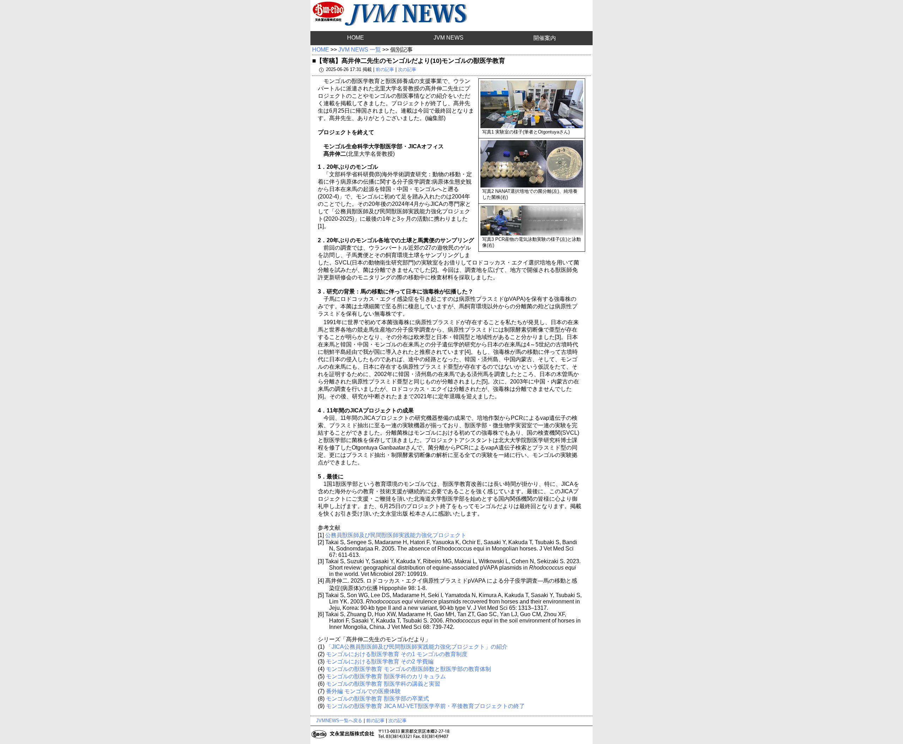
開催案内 (544, 38)
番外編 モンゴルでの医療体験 (363, 691)
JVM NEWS (448, 38)
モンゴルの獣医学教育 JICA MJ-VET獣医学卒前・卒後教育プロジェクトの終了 (425, 706)
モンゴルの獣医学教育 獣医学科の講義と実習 (383, 684)
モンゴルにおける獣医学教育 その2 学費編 (380, 662)
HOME (355, 38)
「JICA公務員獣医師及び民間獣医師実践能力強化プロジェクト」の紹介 (417, 647)
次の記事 (407, 69)
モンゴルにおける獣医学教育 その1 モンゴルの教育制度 (396, 654)
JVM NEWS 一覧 (359, 50)
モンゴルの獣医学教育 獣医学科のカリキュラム (386, 676)
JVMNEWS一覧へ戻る (339, 720)
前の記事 (385, 69)
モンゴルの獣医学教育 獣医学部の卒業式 (377, 699)
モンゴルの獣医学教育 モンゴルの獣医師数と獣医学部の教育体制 (408, 669)
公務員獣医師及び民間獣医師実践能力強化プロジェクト (395, 535)
